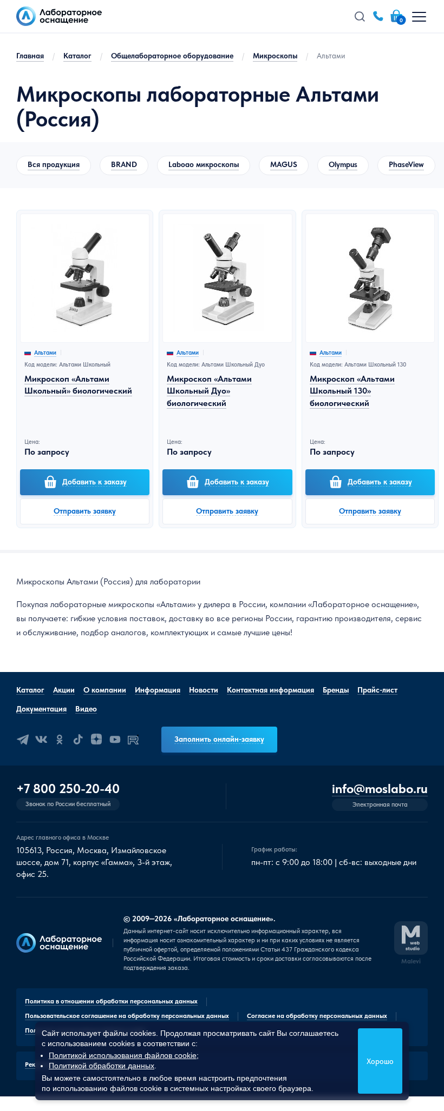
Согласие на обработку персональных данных (317, 1016)
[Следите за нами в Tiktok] (77, 739)
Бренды (336, 690)
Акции (64, 690)
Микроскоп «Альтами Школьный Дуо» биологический (209, 391)
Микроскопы (275, 55)
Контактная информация (270, 690)
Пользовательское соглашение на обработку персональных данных (127, 1016)
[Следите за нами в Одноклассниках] (59, 739)
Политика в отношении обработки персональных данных (111, 1001)
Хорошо (380, 1061)
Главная (30, 55)
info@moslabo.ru (380, 789)
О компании (104, 690)
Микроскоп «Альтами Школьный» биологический (78, 385)
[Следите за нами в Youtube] (114, 739)
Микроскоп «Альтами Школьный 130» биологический (352, 391)
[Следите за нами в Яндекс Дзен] (96, 739)
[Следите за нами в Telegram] (22, 739)
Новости (203, 690)
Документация (41, 708)
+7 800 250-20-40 (68, 789)
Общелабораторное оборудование (172, 55)
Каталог (77, 55)
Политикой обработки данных (101, 1065)
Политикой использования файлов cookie (123, 1055)
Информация (157, 690)
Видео (86, 708)
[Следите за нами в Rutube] (133, 739)
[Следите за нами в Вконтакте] (41, 739)
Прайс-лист (377, 690)
